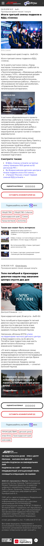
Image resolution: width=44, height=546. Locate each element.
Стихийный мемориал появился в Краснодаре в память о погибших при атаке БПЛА (21, 381)
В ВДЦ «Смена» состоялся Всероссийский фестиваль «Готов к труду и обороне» (26, 239)
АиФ (20, 312)
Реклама (6, 459)
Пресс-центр (33, 456)
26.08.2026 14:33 (7, 266)
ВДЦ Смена (5, 50)
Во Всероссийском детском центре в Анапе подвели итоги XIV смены (22, 171)
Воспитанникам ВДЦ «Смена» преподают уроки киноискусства (25, 246)
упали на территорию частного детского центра (21, 335)
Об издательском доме (13, 456)
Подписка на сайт (11, 468)
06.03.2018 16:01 (7, 9)
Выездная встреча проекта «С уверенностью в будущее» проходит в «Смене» (24, 232)
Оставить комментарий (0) (22, 195)
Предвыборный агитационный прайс (20, 471)
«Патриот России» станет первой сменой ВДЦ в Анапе (20, 176)
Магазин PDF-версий (22, 459)
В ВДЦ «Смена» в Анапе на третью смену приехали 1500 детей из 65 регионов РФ (20, 165)
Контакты (26, 468)
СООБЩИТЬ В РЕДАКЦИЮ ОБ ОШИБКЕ (19, 474)
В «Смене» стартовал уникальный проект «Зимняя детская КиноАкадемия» (25, 253)
